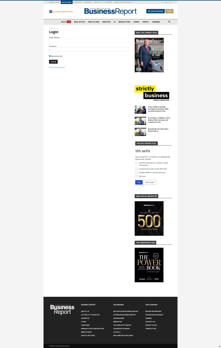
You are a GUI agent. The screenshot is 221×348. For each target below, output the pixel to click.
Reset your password (57, 67)
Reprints (108, 2)
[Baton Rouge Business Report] (110, 11)
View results (149, 182)
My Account (66, 2)
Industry (106, 22)
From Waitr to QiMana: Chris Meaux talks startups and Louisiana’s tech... (159, 120)
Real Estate (79, 22)
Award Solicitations (122, 2)
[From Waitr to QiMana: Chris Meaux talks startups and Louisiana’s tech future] (140, 121)
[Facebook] (162, 2)
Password (52, 46)
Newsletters (124, 22)
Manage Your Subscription (92, 329)
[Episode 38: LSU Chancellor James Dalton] (140, 132)
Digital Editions (88, 335)
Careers (148, 318)
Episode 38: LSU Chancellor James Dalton (158, 130)
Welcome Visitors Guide (123, 335)
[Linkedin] (166, 2)
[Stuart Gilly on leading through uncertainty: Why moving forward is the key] (140, 110)
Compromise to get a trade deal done (153, 169)
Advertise (78, 2)
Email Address (54, 37)
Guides (136, 22)
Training (156, 22)
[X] (170, 2)
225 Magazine (118, 318)
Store (83, 322)
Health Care (93, 22)
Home (51, 28)
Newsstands (86, 332)
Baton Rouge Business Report (125, 311)
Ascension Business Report (124, 315)
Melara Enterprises (153, 311)
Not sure (142, 176)
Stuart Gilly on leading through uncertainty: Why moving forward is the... (158, 109)
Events (145, 22)
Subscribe (88, 2)
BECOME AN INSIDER (155, 11)
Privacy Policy (151, 325)
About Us (85, 311)
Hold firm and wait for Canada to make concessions (153, 164)
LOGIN (169, 11)
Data (65, 22)
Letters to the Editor (90, 315)
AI (114, 22)
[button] (169, 22)
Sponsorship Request (154, 315)
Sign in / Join (54, 2)
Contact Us (98, 2)
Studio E (116, 332)
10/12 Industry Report (122, 325)
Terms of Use (150, 329)
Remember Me (56, 56)
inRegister (117, 322)
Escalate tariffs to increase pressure (152, 172)
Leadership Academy (121, 329)
